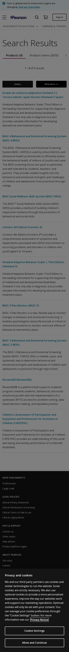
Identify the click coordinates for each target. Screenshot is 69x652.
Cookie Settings (34, 630)
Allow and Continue (34, 642)
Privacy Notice (39, 619)
